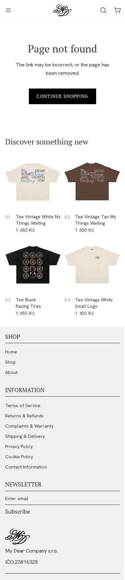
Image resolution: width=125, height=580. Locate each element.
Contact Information (26, 467)
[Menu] (8, 10)
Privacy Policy (19, 446)
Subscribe (17, 511)
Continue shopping (61, 96)
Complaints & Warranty (29, 426)
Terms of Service (22, 405)
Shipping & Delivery (25, 436)
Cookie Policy (19, 457)
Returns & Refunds (24, 416)
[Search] (100, 10)
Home (11, 352)
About (11, 372)
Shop (10, 362)
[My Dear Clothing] (17, 537)
